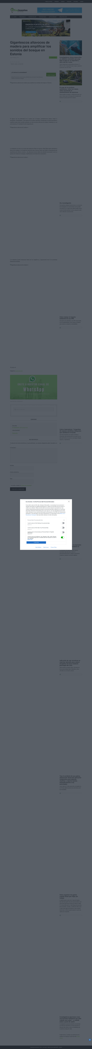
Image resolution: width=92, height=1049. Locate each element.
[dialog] (46, 524)
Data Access (46, 547)
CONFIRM (36, 542)
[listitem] (46, 520)
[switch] (62, 523)
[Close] (69, 502)
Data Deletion (38, 547)
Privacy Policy (54, 547)
